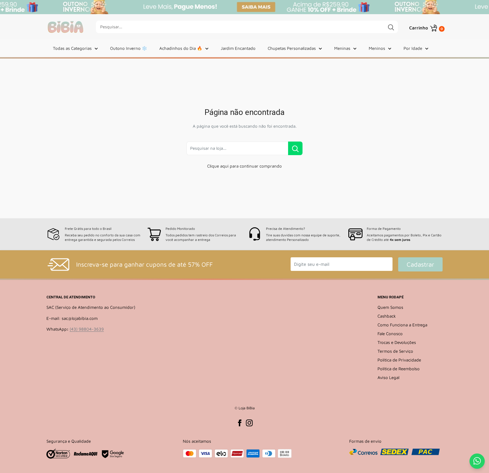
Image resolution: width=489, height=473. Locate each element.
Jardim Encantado (238, 48)
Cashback (387, 316)
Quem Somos (390, 307)
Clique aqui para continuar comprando (244, 166)
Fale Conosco (390, 333)
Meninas (342, 48)
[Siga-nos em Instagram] (249, 423)
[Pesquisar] (391, 27)
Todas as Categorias (72, 48)
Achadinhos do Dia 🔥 (180, 48)
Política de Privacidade (399, 360)
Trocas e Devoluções (397, 342)
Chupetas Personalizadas (292, 48)
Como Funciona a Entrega (402, 324)
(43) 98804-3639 (87, 329)
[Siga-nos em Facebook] (239, 423)
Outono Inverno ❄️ (128, 48)
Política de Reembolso (399, 368)
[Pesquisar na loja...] (295, 148)
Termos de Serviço (395, 351)
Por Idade (413, 48)
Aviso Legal (388, 377)
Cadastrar (420, 264)
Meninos (377, 48)
